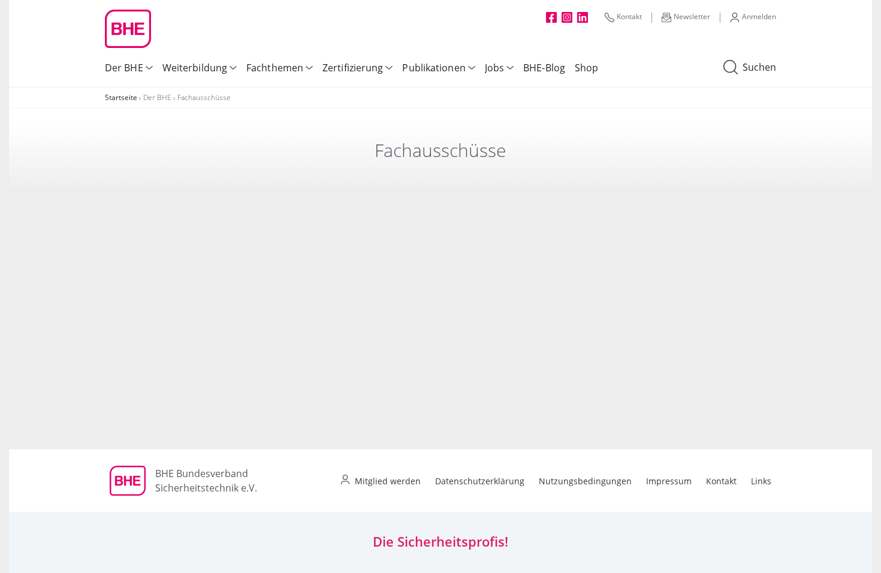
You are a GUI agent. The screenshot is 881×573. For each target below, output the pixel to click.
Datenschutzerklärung (479, 481)
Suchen (759, 67)
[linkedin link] (582, 16)
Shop (586, 67)
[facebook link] (551, 16)
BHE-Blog (544, 67)
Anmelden (759, 16)
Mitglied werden (388, 481)
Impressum (669, 481)
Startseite (121, 97)
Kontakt (629, 16)
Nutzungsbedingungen (585, 481)
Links (761, 481)
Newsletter (692, 16)
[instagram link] (567, 16)
